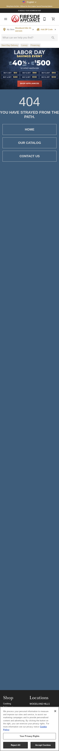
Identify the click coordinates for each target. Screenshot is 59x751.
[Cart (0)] (53, 19)
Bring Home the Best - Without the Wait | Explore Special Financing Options (29, 6)
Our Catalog (29, 142)
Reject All (15, 745)
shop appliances (29, 83)
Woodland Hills (40, 703)
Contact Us (30, 156)
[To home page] (25, 19)
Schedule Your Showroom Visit (29, 10)
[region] (29, 729)
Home (29, 129)
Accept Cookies (43, 745)
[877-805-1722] (44, 19)
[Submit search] (53, 38)
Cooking (7, 703)
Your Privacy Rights (29, 736)
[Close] (55, 711)
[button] (30, 2)
